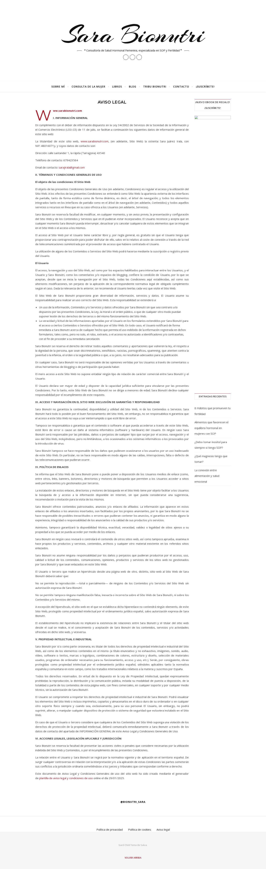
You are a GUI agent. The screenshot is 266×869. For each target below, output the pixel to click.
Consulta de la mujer (88, 86)
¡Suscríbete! (205, 86)
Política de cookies (139, 829)
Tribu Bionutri (154, 86)
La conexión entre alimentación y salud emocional (207, 475)
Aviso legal (163, 829)
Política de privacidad (109, 829)
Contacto (181, 86)
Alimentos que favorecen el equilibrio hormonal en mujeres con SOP (211, 427)
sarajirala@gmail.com (72, 167)
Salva (144, 845)
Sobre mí (58, 86)
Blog (132, 86)
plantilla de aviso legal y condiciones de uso (66, 778)
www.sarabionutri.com (94, 141)
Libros (117, 86)
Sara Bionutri (133, 34)
